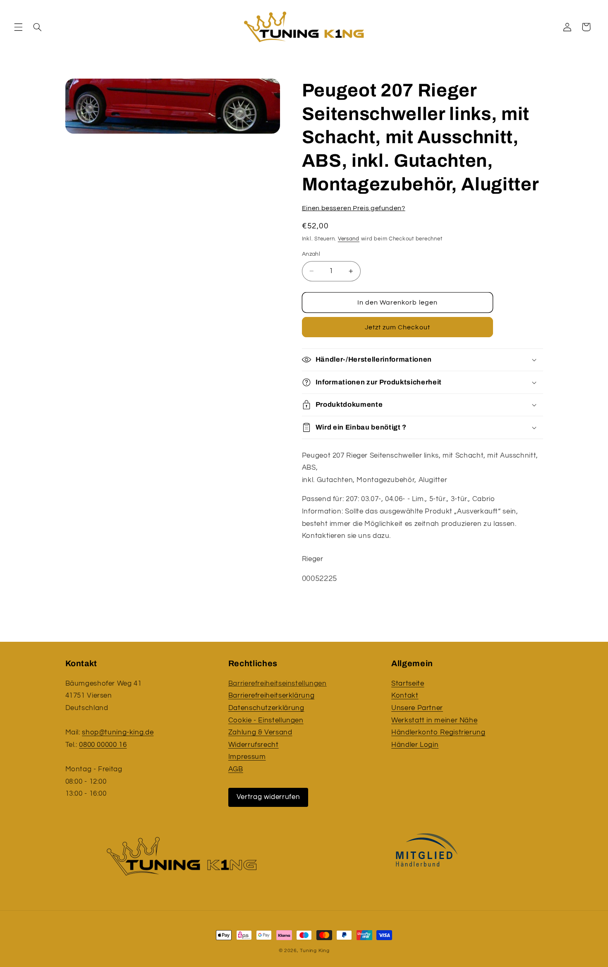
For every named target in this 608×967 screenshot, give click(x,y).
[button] (18, 26)
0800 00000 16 (103, 745)
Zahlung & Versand (260, 732)
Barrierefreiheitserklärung (271, 695)
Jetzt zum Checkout (397, 327)
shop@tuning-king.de (117, 732)
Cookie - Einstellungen (266, 720)
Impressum (247, 757)
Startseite (407, 683)
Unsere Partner (417, 708)
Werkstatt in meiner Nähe (434, 720)
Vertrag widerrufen (268, 797)
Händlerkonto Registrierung (438, 732)
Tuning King (314, 950)
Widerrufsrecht (253, 745)
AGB (235, 769)
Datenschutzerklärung (266, 708)
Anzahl (311, 254)
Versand (348, 239)
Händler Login (414, 745)
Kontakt (404, 695)
